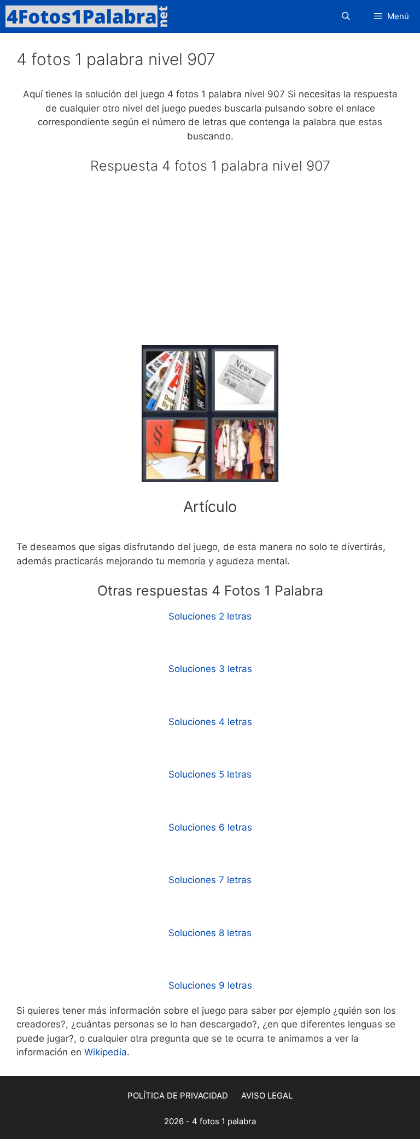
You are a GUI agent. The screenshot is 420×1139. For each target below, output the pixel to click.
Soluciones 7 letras (210, 879)
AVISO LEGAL (267, 1095)
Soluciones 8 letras (210, 932)
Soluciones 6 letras (210, 827)
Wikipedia (105, 1052)
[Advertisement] (210, 264)
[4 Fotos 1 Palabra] (90, 16)
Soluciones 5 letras (210, 774)
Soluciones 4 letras (210, 721)
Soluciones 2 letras (210, 616)
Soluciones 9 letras (210, 985)
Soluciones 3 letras (210, 668)
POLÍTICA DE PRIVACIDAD (177, 1095)
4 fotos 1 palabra (224, 1121)
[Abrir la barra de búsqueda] (345, 16)
